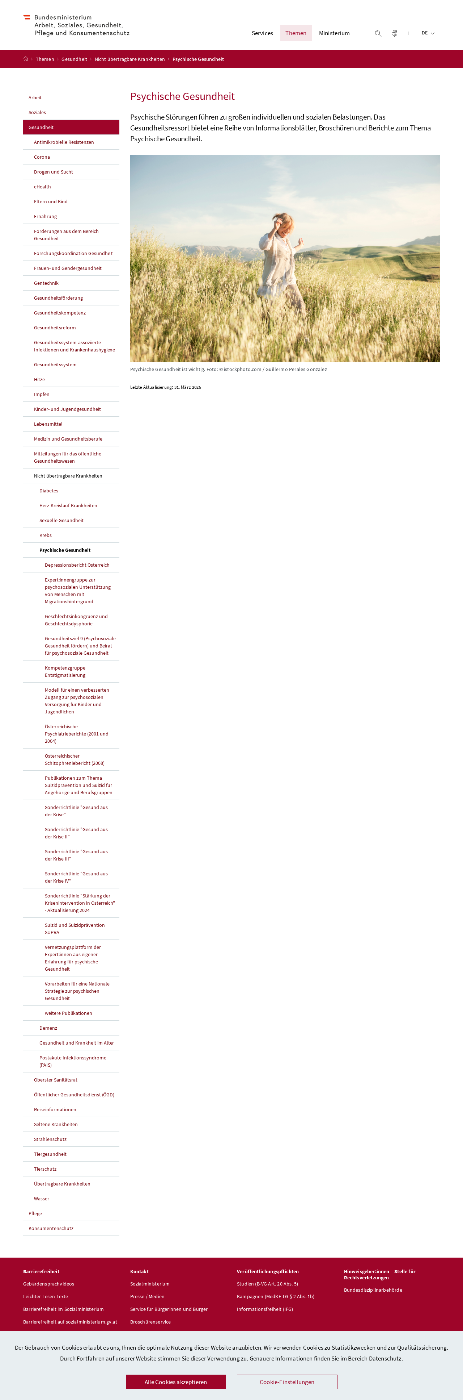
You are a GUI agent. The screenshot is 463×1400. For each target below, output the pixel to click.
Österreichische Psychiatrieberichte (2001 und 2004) (77, 733)
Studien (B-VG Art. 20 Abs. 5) (267, 1283)
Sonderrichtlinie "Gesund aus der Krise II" (76, 833)
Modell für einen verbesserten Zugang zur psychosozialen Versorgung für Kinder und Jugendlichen (77, 701)
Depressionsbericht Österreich (77, 565)
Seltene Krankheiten (56, 1124)
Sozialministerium (150, 1283)
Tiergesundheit (50, 1154)
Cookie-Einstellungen (287, 1382)
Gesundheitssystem (55, 364)
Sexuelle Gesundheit (61, 520)
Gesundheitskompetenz (60, 312)
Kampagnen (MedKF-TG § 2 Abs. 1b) (276, 1296)
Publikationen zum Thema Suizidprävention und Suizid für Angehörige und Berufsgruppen (78, 785)
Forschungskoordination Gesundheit (73, 253)
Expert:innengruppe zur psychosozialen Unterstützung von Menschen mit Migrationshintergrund (78, 590)
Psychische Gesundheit (79, 549)
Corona (42, 157)
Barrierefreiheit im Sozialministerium (63, 1309)
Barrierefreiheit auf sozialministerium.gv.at (70, 1321)
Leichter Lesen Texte (45, 1296)
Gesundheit (74, 59)
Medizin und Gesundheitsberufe (68, 439)
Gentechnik (46, 283)
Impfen (42, 394)
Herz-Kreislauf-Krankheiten (68, 505)
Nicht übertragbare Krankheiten (130, 59)
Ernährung (45, 216)
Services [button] (262, 33)
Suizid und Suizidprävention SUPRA (75, 929)
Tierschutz (45, 1169)
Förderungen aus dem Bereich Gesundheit (66, 235)
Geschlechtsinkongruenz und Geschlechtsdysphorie (76, 620)
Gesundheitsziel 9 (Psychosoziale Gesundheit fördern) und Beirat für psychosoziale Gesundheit (80, 645)
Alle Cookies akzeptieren (176, 1382)
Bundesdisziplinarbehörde (373, 1290)
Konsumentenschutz (51, 1228)
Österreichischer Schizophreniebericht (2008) (75, 759)
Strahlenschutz (50, 1139)
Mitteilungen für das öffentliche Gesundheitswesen (67, 457)
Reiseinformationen (55, 1109)
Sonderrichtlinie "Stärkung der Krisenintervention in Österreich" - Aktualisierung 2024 (80, 902)
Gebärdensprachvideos (49, 1283)
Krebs (45, 535)
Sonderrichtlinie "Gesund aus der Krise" (76, 811)
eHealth (42, 186)
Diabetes (48, 490)
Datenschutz (385, 1358)
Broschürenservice (150, 1321)
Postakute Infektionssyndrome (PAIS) (72, 1061)
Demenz (48, 1028)
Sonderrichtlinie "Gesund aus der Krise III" (76, 855)
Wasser (41, 1198)
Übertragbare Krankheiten (62, 1183)
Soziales (37, 112)
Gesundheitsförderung (58, 298)
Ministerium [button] (334, 33)
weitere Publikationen (68, 1013)
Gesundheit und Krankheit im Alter (76, 1042)
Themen (45, 59)
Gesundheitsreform (55, 327)
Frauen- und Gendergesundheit (68, 268)
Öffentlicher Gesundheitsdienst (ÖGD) (74, 1094)
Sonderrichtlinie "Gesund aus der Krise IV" (76, 877)
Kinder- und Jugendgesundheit (67, 409)
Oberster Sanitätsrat (55, 1079)
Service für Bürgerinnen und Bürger (169, 1309)
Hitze (39, 379)
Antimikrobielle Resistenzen (64, 142)
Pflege (35, 1213)
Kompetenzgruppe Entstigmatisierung (65, 671)
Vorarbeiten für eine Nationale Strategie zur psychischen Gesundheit (77, 990)
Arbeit (35, 97)
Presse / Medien (147, 1296)
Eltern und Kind (51, 201)
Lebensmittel (48, 424)
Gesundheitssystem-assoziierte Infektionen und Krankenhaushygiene (74, 346)
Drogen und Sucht (53, 171)
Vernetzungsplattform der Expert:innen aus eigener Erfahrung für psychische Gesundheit (73, 958)
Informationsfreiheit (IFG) (265, 1309)
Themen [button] (295, 33)
